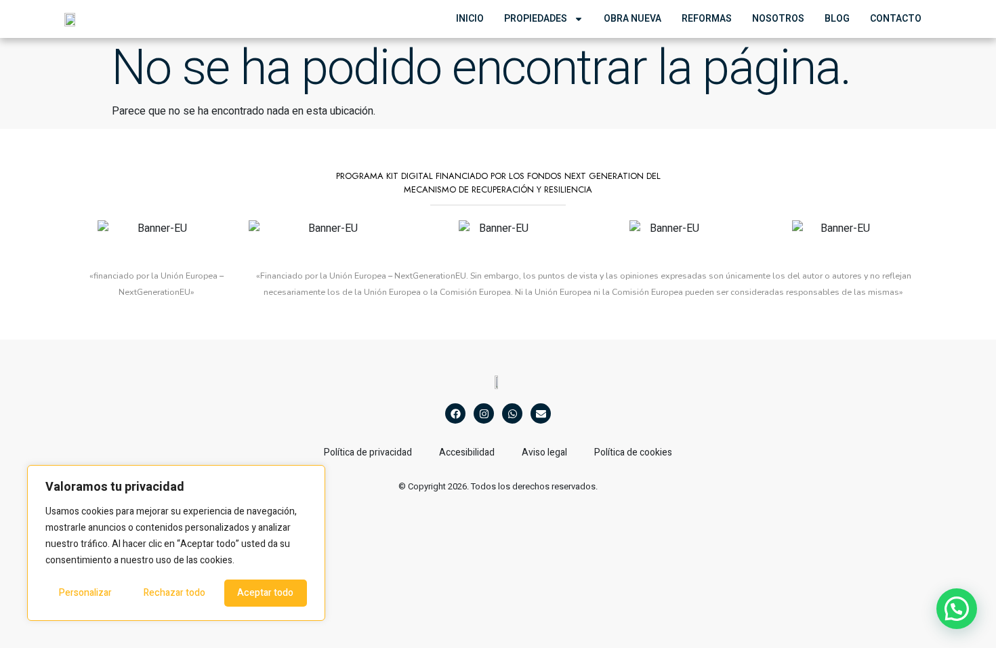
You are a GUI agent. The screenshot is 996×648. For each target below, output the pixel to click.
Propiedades (535, 19)
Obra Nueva (632, 19)
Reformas (707, 19)
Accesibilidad (467, 452)
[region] (176, 543)
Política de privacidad (368, 452)
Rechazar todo (174, 593)
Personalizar (85, 593)
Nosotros (778, 19)
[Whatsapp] (512, 413)
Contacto (895, 19)
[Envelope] (541, 413)
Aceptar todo (265, 593)
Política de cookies (633, 452)
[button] (956, 608)
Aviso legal (544, 452)
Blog (837, 19)
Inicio (470, 19)
